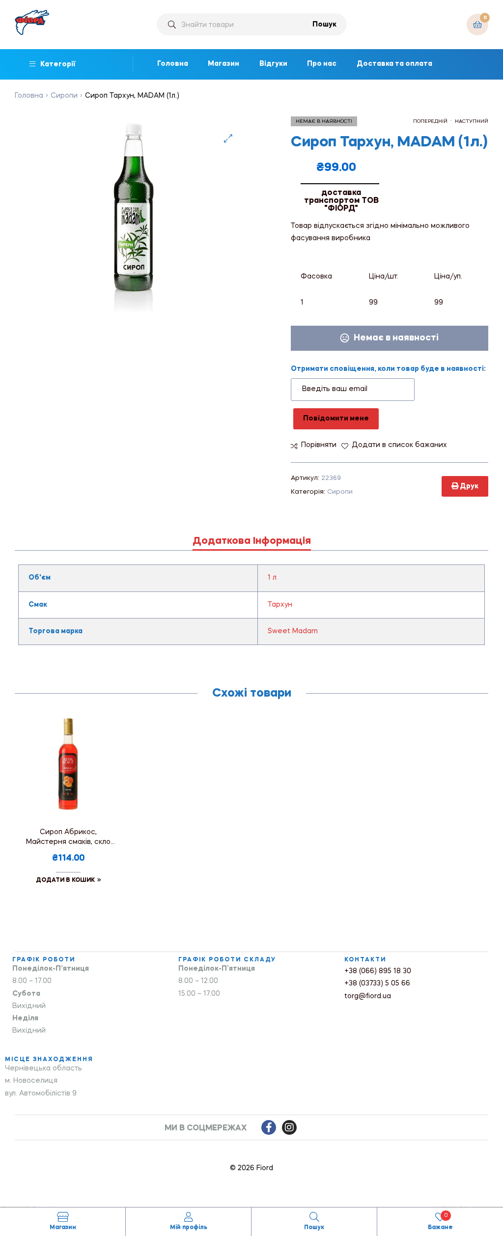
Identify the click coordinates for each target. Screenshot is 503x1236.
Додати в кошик (65, 880)
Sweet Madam (293, 631)
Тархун (280, 604)
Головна (29, 95)
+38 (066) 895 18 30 (377, 971)
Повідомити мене (336, 418)
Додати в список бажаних (399, 445)
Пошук (324, 24)
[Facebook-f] (268, 1127)
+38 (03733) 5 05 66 (377, 983)
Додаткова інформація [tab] (252, 541)
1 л (272, 577)
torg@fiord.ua (367, 996)
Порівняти (318, 445)
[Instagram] (289, 1127)
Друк (468, 486)
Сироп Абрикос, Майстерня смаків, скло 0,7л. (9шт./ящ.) (68, 838)
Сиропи (64, 95)
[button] (228, 138)
